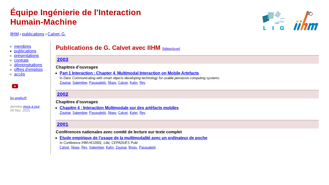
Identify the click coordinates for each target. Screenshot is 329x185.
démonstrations (28, 65)
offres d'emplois (28, 69)
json (176, 49)
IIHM (14, 34)
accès (19, 74)
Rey (142, 83)
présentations (26, 55)
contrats (21, 60)
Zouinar (65, 83)
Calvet (123, 83)
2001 (62, 124)
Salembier (79, 83)
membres (22, 46)
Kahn (134, 83)
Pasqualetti (97, 83)
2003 (62, 59)
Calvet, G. (57, 34)
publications (33, 34)
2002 (62, 94)
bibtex (167, 49)
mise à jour (31, 106)
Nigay (112, 83)
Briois (133, 147)
